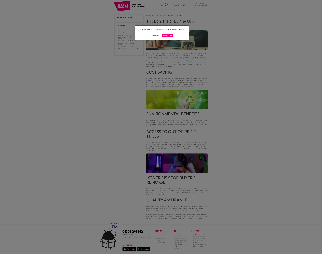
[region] (161, 32)
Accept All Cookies (167, 35)
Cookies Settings (155, 35)
